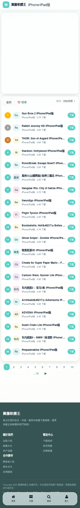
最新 (9, 102)
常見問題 (47, 445)
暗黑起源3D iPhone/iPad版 (37, 250)
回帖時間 (68, 101)
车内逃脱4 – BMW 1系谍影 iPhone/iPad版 (46, 337)
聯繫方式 (7, 445)
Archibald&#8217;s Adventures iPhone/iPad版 (49, 300)
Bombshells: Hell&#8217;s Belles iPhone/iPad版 (51, 225)
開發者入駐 (9, 461)
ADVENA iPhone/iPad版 (36, 312)
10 (72, 367)
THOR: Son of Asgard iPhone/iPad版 (44, 138)
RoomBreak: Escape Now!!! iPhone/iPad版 (47, 163)
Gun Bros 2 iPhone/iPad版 (38, 113)
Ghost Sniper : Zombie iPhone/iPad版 (44, 238)
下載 (71, 115)
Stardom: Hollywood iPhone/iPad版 (43, 151)
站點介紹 (7, 440)
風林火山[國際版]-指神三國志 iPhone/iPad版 (47, 175)
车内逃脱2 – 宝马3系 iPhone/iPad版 (42, 287)
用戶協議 (7, 450)
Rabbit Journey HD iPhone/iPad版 (42, 126)
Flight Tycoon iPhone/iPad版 (39, 213)
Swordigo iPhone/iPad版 (36, 200)
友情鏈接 (7, 471)
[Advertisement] (40, 53)
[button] (31, 499)
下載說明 (47, 440)
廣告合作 (7, 466)
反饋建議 (47, 450)
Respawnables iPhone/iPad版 (39, 349)
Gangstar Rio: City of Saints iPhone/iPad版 (48, 188)
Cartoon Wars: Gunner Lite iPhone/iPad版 (47, 275)
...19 (36, 373)
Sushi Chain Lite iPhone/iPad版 (41, 325)
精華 (24, 102)
